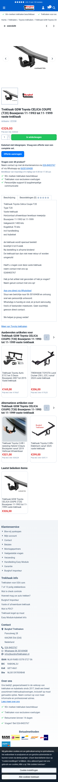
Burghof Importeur (10, 600)
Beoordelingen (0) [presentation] (28, 197)
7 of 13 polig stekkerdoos (13, 587)
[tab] (9, 197)
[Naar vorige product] (47, 26)
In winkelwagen (34, 137)
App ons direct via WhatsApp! (18, 290)
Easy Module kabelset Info (13, 617)
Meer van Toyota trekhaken (14, 326)
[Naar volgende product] (54, 26)
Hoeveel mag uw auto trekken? (15, 595)
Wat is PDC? (7, 608)
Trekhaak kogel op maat (12, 613)
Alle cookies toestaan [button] (29, 777)
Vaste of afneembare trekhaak (15, 604)
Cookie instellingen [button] (29, 770)
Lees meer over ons (10, 701)
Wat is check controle (11, 591)
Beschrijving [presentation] (9, 197)
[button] (4, 7)
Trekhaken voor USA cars (13, 582)
